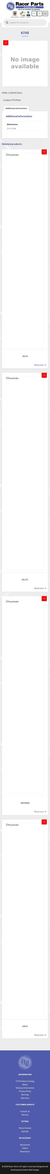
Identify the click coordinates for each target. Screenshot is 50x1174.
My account (25, 1144)
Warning (25, 1094)
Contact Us (25, 1111)
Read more (39, 365)
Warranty (25, 1098)
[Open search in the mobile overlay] (25, 22)
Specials (25, 1131)
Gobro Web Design (31, 1169)
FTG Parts (16, 100)
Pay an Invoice (25, 1128)
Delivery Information (25, 1088)
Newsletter (25, 1151)
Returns (25, 1114)
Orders (25, 1148)
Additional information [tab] (16, 108)
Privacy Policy (25, 1091)
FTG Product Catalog (25, 1081)
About (25, 1084)
